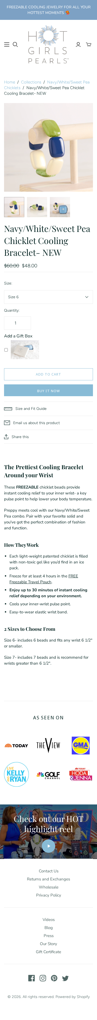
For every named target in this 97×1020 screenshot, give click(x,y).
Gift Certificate (48, 952)
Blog (48, 927)
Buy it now (48, 390)
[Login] (78, 45)
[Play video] (48, 846)
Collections (31, 82)
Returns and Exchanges (48, 879)
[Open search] (15, 44)
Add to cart (48, 374)
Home (9, 82)
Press (49, 935)
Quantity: (11, 310)
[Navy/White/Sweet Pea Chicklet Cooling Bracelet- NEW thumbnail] (14, 207)
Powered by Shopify (73, 996)
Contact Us (48, 871)
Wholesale (48, 887)
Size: (8, 283)
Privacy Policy (48, 895)
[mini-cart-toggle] (88, 45)
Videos (49, 919)
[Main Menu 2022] (6, 44)
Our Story (48, 943)
